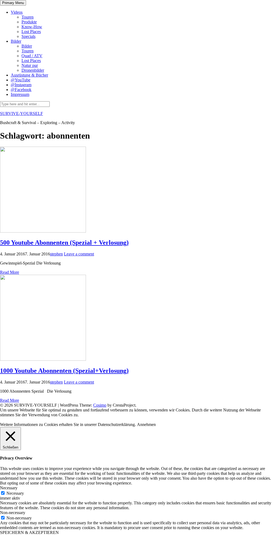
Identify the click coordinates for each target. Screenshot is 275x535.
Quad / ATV (31, 55)
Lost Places (31, 31)
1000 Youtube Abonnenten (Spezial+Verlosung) (64, 370)
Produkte (29, 22)
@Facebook (21, 89)
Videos (17, 12)
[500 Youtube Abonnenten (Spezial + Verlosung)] (43, 231)
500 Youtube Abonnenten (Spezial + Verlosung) (64, 242)
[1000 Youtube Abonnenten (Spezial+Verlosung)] (43, 359)
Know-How (31, 26)
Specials (28, 36)
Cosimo (99, 405)
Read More (9, 272)
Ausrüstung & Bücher (29, 75)
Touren (27, 17)
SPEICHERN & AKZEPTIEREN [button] (29, 532)
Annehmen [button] (146, 424)
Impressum (20, 94)
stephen (56, 254)
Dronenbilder (32, 70)
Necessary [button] (8, 488)
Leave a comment (79, 254)
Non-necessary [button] (12, 512)
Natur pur (29, 65)
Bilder (16, 41)
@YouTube (20, 80)
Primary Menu (13, 3)
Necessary (15, 493)
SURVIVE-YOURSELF (21, 113)
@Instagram (21, 84)
